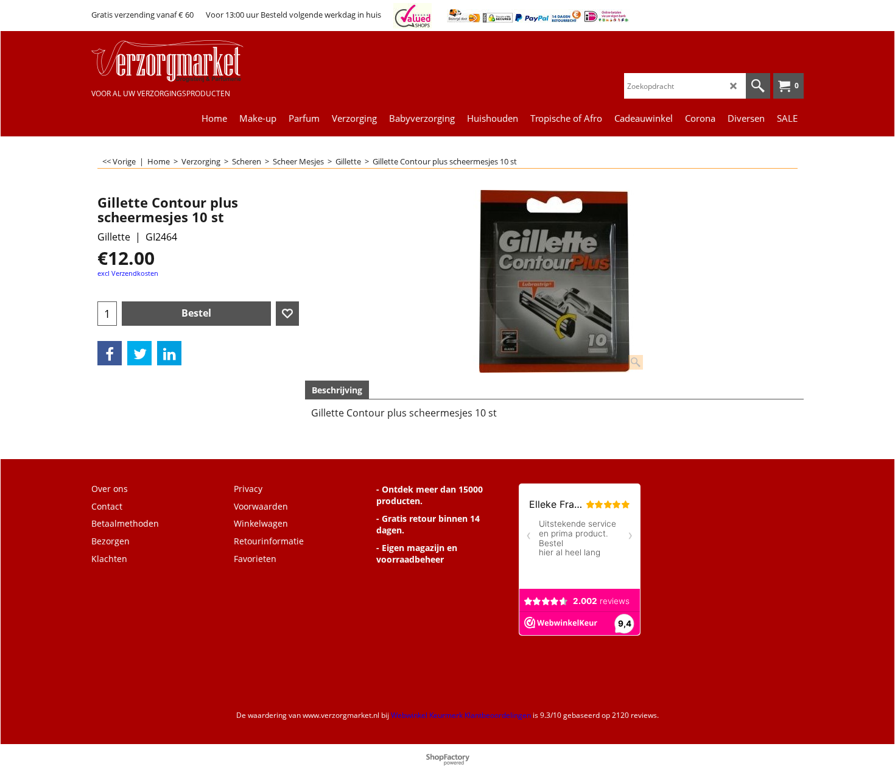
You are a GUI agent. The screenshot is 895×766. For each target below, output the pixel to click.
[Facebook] (109, 353)
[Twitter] (139, 353)
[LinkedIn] (169, 353)
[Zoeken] (758, 86)
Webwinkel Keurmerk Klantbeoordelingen (461, 715)
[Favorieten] (287, 313)
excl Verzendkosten (127, 273)
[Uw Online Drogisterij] (182, 61)
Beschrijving (337, 390)
